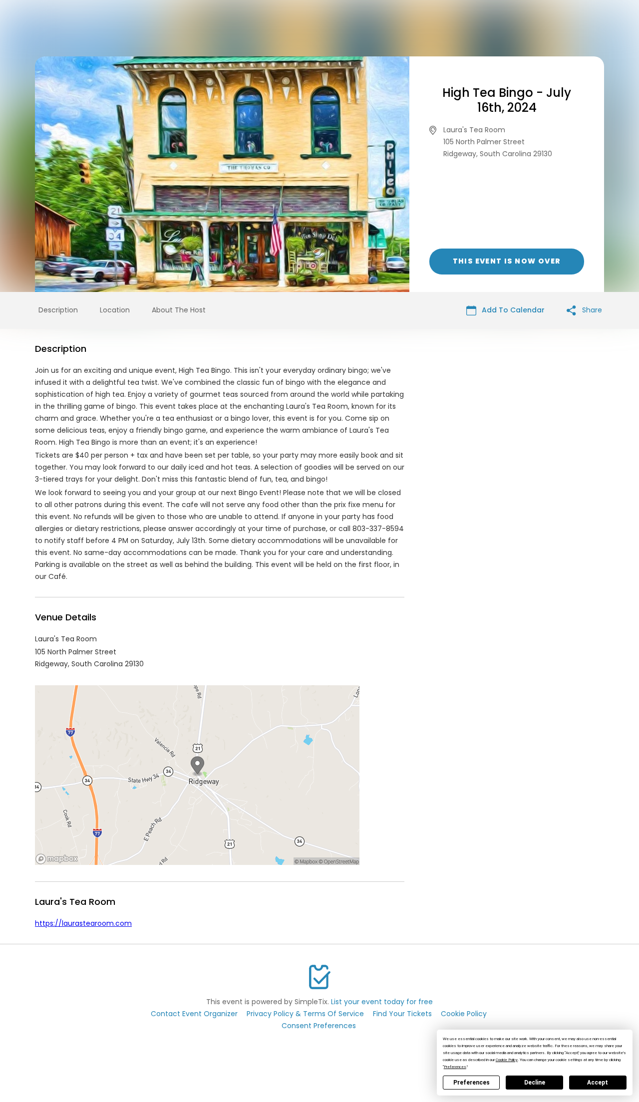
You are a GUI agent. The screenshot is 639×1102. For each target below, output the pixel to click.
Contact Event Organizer (194, 1014)
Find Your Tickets (402, 1014)
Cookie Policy (464, 1014)
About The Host (179, 310)
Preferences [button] (455, 1067)
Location (115, 310)
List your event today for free (382, 1002)
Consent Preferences (319, 1026)
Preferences (471, 1082)
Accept (597, 1082)
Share (591, 310)
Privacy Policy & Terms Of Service (305, 1014)
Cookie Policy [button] (507, 1060)
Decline (534, 1082)
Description (58, 310)
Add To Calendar (512, 310)
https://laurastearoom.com (83, 923)
